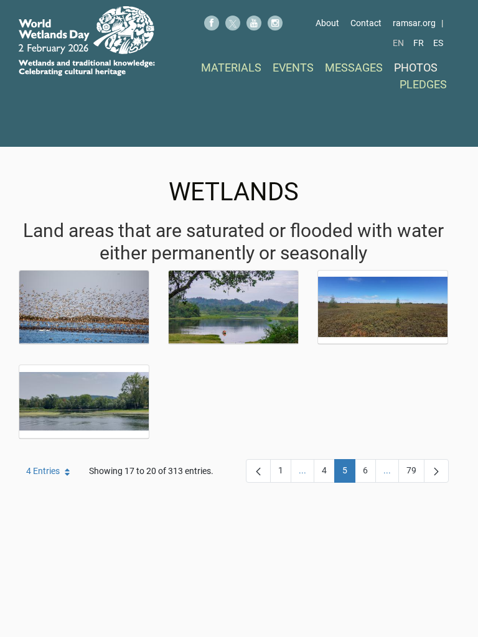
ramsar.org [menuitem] (414, 23)
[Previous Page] (258, 471)
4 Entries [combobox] (43, 471)
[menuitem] (231, 67)
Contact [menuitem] (366, 23)
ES (438, 43)
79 (415, 472)
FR (418, 43)
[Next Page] (436, 471)
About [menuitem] (327, 23)
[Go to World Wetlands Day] (87, 41)
